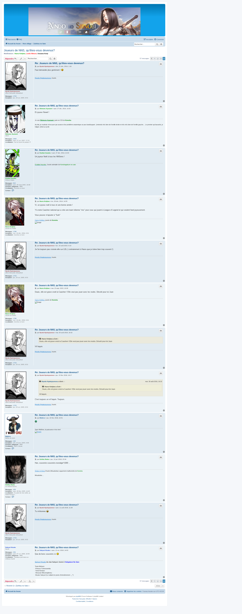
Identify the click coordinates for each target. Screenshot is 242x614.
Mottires (8, 436)
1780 (15, 231)
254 (14, 552)
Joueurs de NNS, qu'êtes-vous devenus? (29, 50)
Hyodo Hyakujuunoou (12, 91)
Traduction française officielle (81, 599)
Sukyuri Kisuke (10, 547)
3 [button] (160, 58)
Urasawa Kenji (43, 53)
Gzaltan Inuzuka (10, 178)
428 (14, 489)
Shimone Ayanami (11, 134)
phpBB (78, 596)
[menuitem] (19, 39)
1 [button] (154, 58)
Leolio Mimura (31, 53)
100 (14, 441)
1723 (15, 96)
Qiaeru (95, 599)
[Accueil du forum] (85, 21)
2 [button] (157, 58)
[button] (151, 58)
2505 (15, 139)
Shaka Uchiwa (40, 471)
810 (14, 183)
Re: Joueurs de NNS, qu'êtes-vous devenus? (59, 63)
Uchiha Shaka (10, 484)
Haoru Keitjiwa (20, 53)
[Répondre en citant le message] (161, 64)
